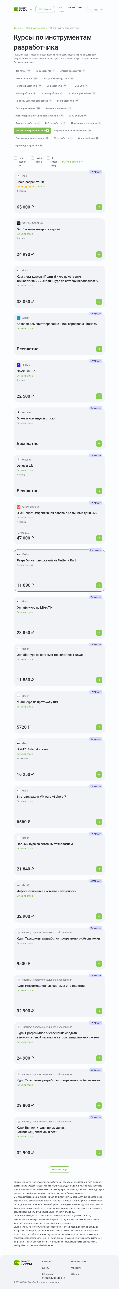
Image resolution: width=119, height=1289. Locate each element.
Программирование (36, 28)
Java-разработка (51, 93)
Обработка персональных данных (53, 1276)
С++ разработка (88, 138)
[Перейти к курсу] (99, 207)
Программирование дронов (31, 138)
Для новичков (22, 162)
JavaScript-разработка (81, 93)
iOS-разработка (25, 93)
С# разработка (63, 138)
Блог (80, 7)
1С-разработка (45, 71)
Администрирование (58, 108)
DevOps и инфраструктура (58, 78)
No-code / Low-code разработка (33, 101)
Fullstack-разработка (28, 86)
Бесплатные (39, 160)
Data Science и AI (26, 78)
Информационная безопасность (72, 130)
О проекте (76, 1268)
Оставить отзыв (25, 234)
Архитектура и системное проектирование (39, 115)
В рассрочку (54, 162)
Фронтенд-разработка (28, 145)
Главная (18, 28)
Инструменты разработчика (31, 130)
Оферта (75, 1274)
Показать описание (24, 62)
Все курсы (61, 9)
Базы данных (77, 115)
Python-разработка (27, 108)
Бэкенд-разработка (27, 123)
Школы (71, 7)
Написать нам (78, 1261)
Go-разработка (56, 86)
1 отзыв (41, 186)
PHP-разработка (67, 101)
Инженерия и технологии (86, 123)
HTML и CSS (79, 86)
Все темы (22, 71)
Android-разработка (72, 71)
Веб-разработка (55, 123)
